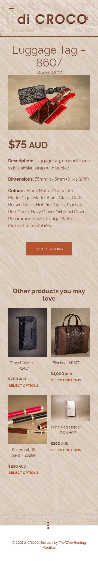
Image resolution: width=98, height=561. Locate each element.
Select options (24, 385)
